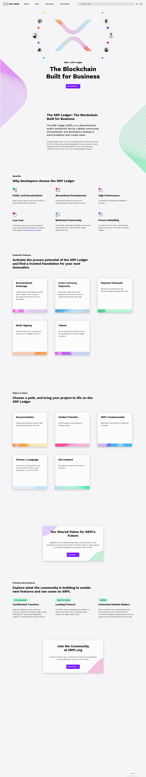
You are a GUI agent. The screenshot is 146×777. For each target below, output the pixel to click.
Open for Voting (63, 600)
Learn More (72, 554)
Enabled (103, 600)
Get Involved (72, 666)
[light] (141, 4)
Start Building (72, 86)
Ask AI (133, 773)
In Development (20, 600)
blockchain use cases (32, 230)
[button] (26, 4)
